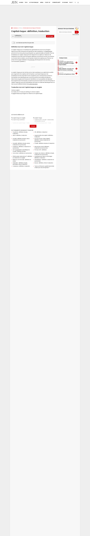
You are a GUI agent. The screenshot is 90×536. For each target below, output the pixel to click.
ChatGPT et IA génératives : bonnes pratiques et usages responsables (66, 62)
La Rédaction (18, 35)
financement (48, 51)
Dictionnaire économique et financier (32, 27)
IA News (21, 2)
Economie (65, 2)
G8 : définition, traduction (40, 132)
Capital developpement (40, 122)
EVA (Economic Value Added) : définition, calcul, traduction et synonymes (42, 140)
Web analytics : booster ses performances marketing (66, 69)
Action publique (33, 2)
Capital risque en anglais (19, 117)
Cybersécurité (56, 2)
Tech (26, 2)
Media (41, 2)
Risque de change (17, 124)
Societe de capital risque (19, 122)
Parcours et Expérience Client (67, 74)
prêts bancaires (33, 84)
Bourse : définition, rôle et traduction (43, 162)
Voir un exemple (75, 34)
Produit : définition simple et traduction (44, 143)
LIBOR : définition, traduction (20, 135)
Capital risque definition (19, 119)
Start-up (47, 2)
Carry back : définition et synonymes (22, 153)
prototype (32, 59)
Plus (70, 2)
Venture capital (38, 124)
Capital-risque (38, 117)
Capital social (37, 119)
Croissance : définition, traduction (21, 166)
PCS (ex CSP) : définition (40, 149)
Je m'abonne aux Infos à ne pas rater (25, 42)
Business (16, 27)
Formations (63, 58)
